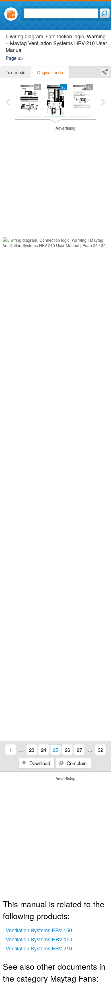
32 (100, 749)
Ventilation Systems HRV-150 (39, 939)
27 (79, 749)
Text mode (15, 72)
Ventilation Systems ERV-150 (39, 930)
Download (39, 763)
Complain (76, 763)
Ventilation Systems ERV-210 (39, 948)
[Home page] (11, 14)
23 (31, 749)
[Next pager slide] (103, 102)
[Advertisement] (55, 180)
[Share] (105, 72)
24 (43, 749)
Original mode (50, 72)
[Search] (105, 13)
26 (67, 749)
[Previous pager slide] (8, 102)
